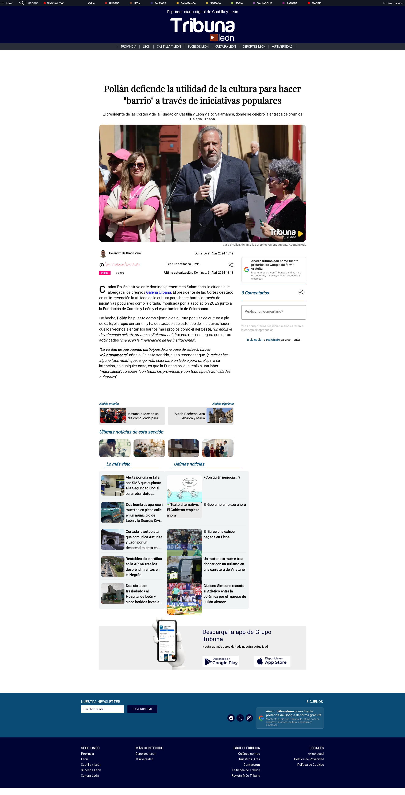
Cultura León (225, 46)
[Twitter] (240, 718)
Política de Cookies (310, 765)
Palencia (160, 3)
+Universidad (282, 46)
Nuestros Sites (249, 759)
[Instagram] (249, 718)
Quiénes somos (249, 754)
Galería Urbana (158, 292)
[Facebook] (231, 718)
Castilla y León (169, 46)
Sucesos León (198, 46)
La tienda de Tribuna (246, 770)
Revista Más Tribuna (246, 776)
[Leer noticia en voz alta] (101, 265)
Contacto (250, 765)
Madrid (316, 3)
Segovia (215, 3)
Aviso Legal (316, 754)
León (137, 3)
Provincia (128, 46)
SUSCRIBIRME (142, 709)
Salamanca (188, 3)
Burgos (114, 3)
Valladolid (264, 3)
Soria (239, 3)
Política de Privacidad (309, 759)
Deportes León (254, 46)
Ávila (91, 3)
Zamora (292, 3)
